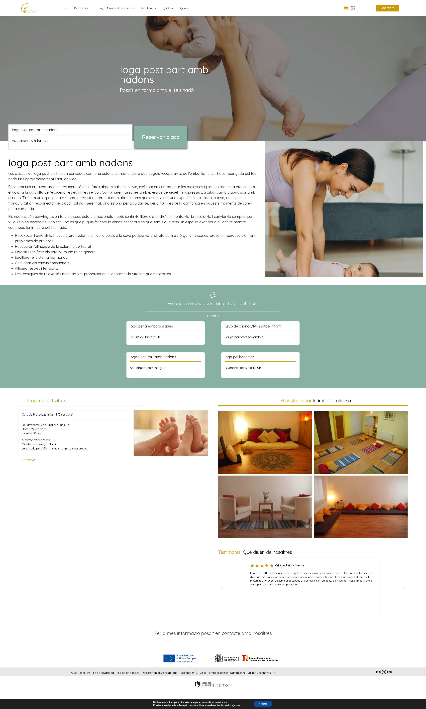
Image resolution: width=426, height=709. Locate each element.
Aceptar (263, 703)
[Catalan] (346, 7)
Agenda (184, 8)
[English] (353, 7)
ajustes (236, 705)
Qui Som (168, 8)
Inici (65, 8)
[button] (221, 588)
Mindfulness (148, 8)
